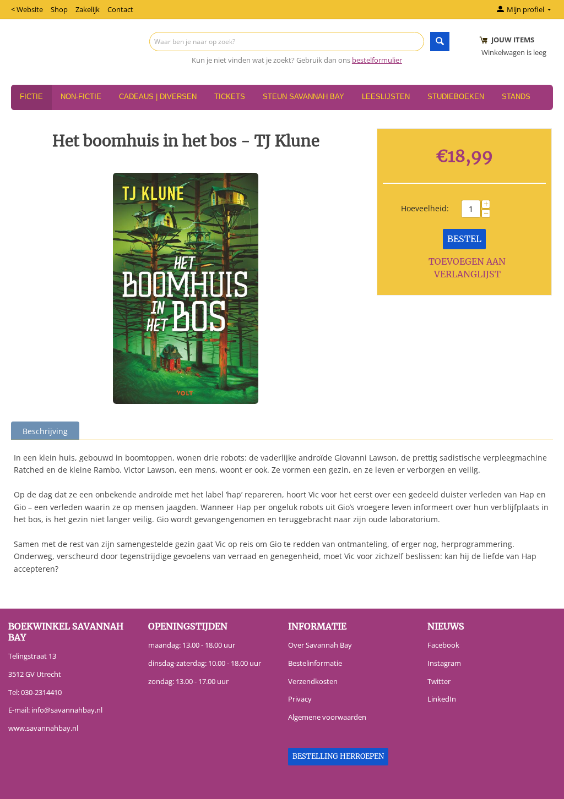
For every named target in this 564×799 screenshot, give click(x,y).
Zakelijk (87, 9)
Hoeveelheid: (425, 208)
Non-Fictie (81, 96)
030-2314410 (41, 692)
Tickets (229, 96)
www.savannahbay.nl (43, 728)
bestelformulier (377, 60)
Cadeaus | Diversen (158, 96)
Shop (59, 9)
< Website (27, 9)
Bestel (464, 238)
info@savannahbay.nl (66, 710)
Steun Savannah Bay (303, 96)
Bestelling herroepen (338, 756)
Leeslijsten (386, 96)
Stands (516, 96)
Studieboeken (455, 96)
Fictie (31, 96)
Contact (120, 9)
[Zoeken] (439, 41)
